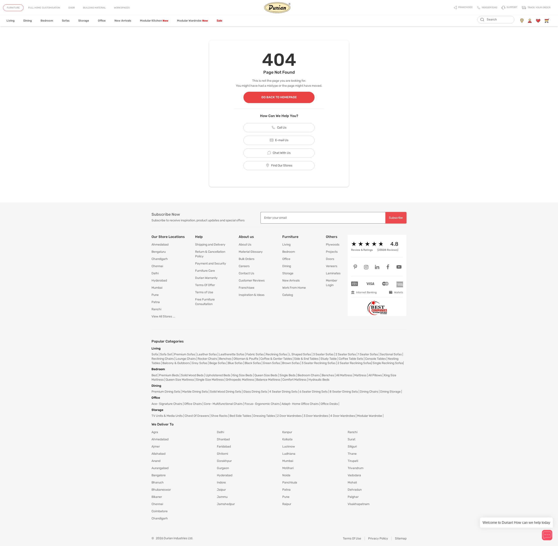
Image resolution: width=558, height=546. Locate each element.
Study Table (328, 359)
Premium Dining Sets (165, 391)
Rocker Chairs (207, 359)
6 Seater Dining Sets (313, 391)
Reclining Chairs (162, 359)
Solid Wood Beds (192, 375)
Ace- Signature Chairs (166, 404)
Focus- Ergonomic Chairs (262, 404)
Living (11, 20)
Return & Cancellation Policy (210, 254)
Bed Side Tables (240, 416)
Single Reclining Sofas (388, 363)
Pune (155, 295)
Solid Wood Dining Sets (225, 391)
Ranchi (156, 309)
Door (71, 7)
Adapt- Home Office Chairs (300, 404)
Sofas (66, 20)
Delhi (155, 273)
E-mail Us (281, 140)
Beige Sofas (217, 363)
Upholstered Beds (218, 375)
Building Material (94, 7)
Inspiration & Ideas (251, 295)
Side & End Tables (306, 359)
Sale (219, 20)
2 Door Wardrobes (289, 416)
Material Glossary (251, 252)
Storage (83, 20)
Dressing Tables (264, 416)
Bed (154, 375)
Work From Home (294, 288)
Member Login (331, 283)
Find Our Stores (281, 165)
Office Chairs (193, 404)
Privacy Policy (378, 538)
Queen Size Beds (265, 375)
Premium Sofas (184, 354)
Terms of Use (204, 292)
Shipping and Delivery (210, 244)
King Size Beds (242, 375)
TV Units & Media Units (167, 416)
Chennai (157, 266)
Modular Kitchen (154, 20)
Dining (27, 20)
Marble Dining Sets (195, 391)
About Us (245, 244)
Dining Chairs (369, 391)
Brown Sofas (291, 363)
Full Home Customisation (44, 7)
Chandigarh (159, 259)
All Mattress (344, 375)
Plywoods (332, 244)
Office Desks (329, 404)
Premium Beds (169, 375)
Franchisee (246, 288)
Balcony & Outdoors (176, 363)
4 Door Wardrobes (342, 416)
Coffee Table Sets (351, 359)
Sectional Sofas (391, 354)
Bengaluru (158, 252)
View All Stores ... (163, 316)
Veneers (331, 266)
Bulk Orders (246, 259)
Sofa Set (166, 354)
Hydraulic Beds (318, 380)
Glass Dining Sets (255, 391)
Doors (330, 259)
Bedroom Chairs (309, 375)
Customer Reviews (252, 280)
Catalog (287, 295)
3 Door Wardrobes (316, 416)
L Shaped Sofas (300, 354)
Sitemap (401, 538)
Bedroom (47, 20)
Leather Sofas (207, 354)
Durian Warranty (206, 278)
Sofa (154, 354)
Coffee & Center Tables (276, 359)
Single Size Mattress (210, 380)
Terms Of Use (352, 538)
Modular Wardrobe (192, 20)
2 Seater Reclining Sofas (354, 363)
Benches (225, 359)
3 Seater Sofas (323, 354)
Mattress (360, 375)
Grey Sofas (199, 363)
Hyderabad (159, 280)
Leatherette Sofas (231, 354)
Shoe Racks (219, 416)
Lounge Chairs (186, 359)
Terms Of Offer (205, 285)
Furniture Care (205, 271)
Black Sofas (253, 363)
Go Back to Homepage (279, 97)
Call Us (281, 127)
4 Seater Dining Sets (283, 391)
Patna (155, 302)
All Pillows (375, 375)
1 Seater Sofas (368, 354)
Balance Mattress (268, 380)
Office (102, 20)
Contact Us (246, 273)
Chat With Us (282, 153)
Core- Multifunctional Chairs (223, 404)
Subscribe (396, 218)
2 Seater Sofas (345, 354)
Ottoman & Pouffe (245, 359)
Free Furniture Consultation (205, 302)
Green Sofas (271, 363)
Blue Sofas (235, 363)
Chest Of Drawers (197, 416)
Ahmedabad (159, 244)
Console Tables (375, 359)
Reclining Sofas (276, 354)
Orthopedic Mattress (240, 380)
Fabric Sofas (255, 354)
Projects (332, 252)
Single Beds (287, 375)
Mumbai (156, 288)
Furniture (13, 7)
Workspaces (122, 7)
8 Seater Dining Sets (344, 391)
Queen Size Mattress (180, 380)
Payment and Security (210, 263)
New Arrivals (122, 20)
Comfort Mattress (294, 380)
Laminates (333, 273)
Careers (244, 266)
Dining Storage (390, 391)
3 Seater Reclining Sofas (318, 363)
